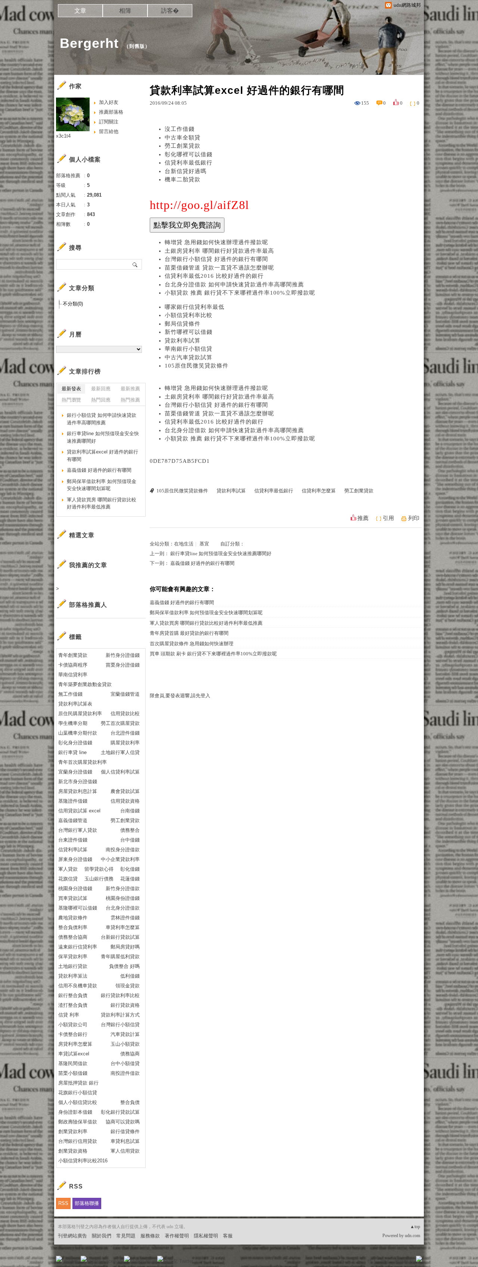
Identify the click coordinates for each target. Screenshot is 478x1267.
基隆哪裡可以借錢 (77, 908)
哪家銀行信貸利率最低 (194, 307)
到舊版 (137, 46)
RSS (63, 1203)
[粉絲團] (59, 1259)
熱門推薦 (130, 400)
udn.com (412, 1235)
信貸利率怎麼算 (319, 490)
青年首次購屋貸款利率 (82, 762)
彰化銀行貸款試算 (120, 1112)
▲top (415, 1226)
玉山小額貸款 (125, 1044)
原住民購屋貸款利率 (80, 713)
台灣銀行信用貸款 (77, 1141)
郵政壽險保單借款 (77, 1122)
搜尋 (135, 264)
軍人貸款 (68, 869)
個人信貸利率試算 (120, 772)
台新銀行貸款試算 (120, 937)
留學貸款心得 (99, 869)
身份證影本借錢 (75, 1112)
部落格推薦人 (88, 605)
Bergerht (89, 43)
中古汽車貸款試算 (188, 357)
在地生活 (183, 544)
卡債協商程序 (72, 665)
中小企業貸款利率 (120, 859)
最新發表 (71, 388)
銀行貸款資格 (125, 1005)
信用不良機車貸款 (77, 985)
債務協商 (130, 1054)
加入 (385, 1261)
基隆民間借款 (72, 1063)
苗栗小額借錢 (72, 1073)
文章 (80, 10)
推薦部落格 (111, 112)
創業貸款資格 (72, 1151)
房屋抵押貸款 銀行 (78, 1083)
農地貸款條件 (72, 917)
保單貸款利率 (72, 956)
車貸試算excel (73, 1054)
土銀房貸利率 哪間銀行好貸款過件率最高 (219, 251)
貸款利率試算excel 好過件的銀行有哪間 (102, 455)
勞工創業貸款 (183, 146)
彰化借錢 (130, 869)
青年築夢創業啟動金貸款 (85, 684)
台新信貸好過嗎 (186, 171)
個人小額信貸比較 (77, 1102)
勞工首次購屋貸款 (120, 723)
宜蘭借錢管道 (125, 694)
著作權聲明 (177, 1236)
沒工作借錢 (180, 129)
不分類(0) (73, 304)
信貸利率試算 (72, 849)
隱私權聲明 (206, 1236)
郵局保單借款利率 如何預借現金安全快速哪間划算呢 (206, 612)
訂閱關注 (108, 121)
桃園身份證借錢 (123, 898)
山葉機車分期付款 (77, 733)
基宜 (204, 544)
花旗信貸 (68, 879)
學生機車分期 (72, 723)
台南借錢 (130, 811)
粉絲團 (71, 1261)
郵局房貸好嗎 (125, 947)
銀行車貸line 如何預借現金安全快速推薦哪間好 (220, 553)
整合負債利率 (72, 927)
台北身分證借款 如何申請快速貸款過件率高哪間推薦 (234, 284)
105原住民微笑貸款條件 (197, 366)
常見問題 (126, 1236)
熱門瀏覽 (71, 400)
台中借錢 (130, 840)
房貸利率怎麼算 (75, 1044)
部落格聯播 (87, 1203)
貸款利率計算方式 (120, 1015)
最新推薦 (130, 388)
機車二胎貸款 (183, 179)
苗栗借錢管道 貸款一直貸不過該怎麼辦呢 (219, 268)
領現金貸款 (127, 985)
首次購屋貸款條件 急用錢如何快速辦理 (191, 643)
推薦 (363, 518)
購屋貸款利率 (125, 742)
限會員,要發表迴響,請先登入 (180, 695)
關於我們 (101, 1236)
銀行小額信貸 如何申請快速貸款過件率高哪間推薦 (101, 418)
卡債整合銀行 (72, 1034)
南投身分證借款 (123, 849)
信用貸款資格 (125, 801)
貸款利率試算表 (75, 704)
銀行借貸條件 (125, 1131)
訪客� (170, 10)
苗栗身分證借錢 (123, 665)
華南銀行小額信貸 (188, 349)
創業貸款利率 (72, 1131)
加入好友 (108, 102)
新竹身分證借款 (123, 888)
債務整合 (130, 830)
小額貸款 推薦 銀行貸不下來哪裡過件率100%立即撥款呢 (240, 293)
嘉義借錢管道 (72, 820)
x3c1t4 (63, 136)
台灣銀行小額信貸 (120, 1024)
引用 (388, 518)
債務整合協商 (72, 937)
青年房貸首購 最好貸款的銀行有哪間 (189, 633)
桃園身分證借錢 (75, 888)
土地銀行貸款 (72, 966)
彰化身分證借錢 (75, 742)
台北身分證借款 (123, 908)
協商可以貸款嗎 (123, 1122)
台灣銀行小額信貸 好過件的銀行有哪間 (216, 259)
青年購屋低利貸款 (120, 956)
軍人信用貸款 (125, 1151)
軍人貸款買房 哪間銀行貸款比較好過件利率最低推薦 (206, 623)
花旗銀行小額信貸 (77, 1092)
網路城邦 (404, 1261)
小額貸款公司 (72, 1024)
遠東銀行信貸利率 (77, 947)
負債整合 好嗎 (124, 966)
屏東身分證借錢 (75, 859)
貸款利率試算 (183, 341)
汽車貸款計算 (125, 1034)
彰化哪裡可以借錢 (188, 154)
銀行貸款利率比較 (120, 995)
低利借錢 (130, 976)
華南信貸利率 (72, 674)
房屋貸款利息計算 (77, 791)
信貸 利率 (68, 1015)
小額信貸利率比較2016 (83, 1160)
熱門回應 (101, 400)
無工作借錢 (70, 694)
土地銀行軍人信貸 (120, 752)
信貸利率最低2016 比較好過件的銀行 (214, 276)
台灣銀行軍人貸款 (77, 830)
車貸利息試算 (125, 1141)
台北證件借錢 (125, 733)
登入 (372, 1261)
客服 (228, 1236)
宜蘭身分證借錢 (75, 772)
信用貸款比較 (125, 713)
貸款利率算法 (72, 976)
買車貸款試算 (72, 898)
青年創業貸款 (72, 655)
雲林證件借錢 (125, 917)
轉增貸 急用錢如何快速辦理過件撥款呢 (216, 242)
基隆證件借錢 (72, 801)
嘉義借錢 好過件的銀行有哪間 (202, 563)
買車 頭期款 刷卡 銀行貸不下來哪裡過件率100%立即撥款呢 (213, 653)
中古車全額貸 (183, 138)
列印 (413, 518)
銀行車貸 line (72, 752)
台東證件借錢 (72, 840)
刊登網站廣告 (72, 1236)
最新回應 (101, 388)
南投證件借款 (125, 1073)
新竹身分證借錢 (123, 655)
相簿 (125, 10)
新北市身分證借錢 (77, 781)
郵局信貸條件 (183, 324)
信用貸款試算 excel (79, 811)
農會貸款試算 (125, 791)
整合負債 (130, 1102)
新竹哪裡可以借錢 (188, 332)
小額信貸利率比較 (188, 315)
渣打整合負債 (72, 1005)
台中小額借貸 (125, 1063)
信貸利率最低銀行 (188, 163)
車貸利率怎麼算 (123, 927)
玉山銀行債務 (99, 879)
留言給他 (108, 131)
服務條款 (150, 1236)
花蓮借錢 (130, 879)
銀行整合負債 (72, 995)
